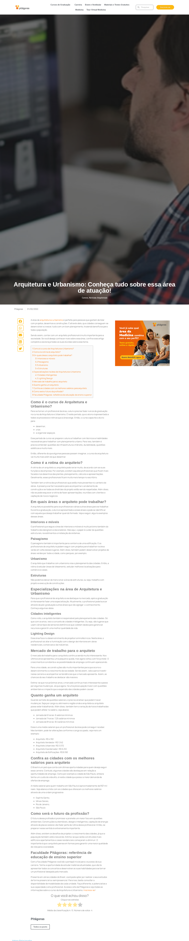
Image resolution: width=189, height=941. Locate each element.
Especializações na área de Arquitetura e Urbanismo (56, 371)
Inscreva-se (89, 890)
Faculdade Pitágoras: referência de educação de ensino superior (62, 394)
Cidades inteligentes (46, 375)
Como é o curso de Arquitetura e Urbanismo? (53, 348)
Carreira (78, 5)
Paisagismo (42, 362)
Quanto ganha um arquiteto (45, 385)
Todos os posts (40, 927)
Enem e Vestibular (93, 5)
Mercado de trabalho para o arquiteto (49, 381)
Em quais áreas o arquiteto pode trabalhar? (52, 355)
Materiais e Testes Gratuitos (116, 5)
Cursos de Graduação (60, 5)
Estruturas (41, 368)
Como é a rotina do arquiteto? (46, 352)
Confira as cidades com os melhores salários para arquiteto (59, 388)
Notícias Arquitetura (98, 298)
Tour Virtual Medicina (96, 10)
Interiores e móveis (45, 358)
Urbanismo (41, 365)
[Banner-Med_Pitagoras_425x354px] (142, 343)
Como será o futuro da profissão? (48, 391)
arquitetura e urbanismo (51, 320)
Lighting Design (44, 378)
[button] (20, 321)
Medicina (79, 10)
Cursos (85, 298)
